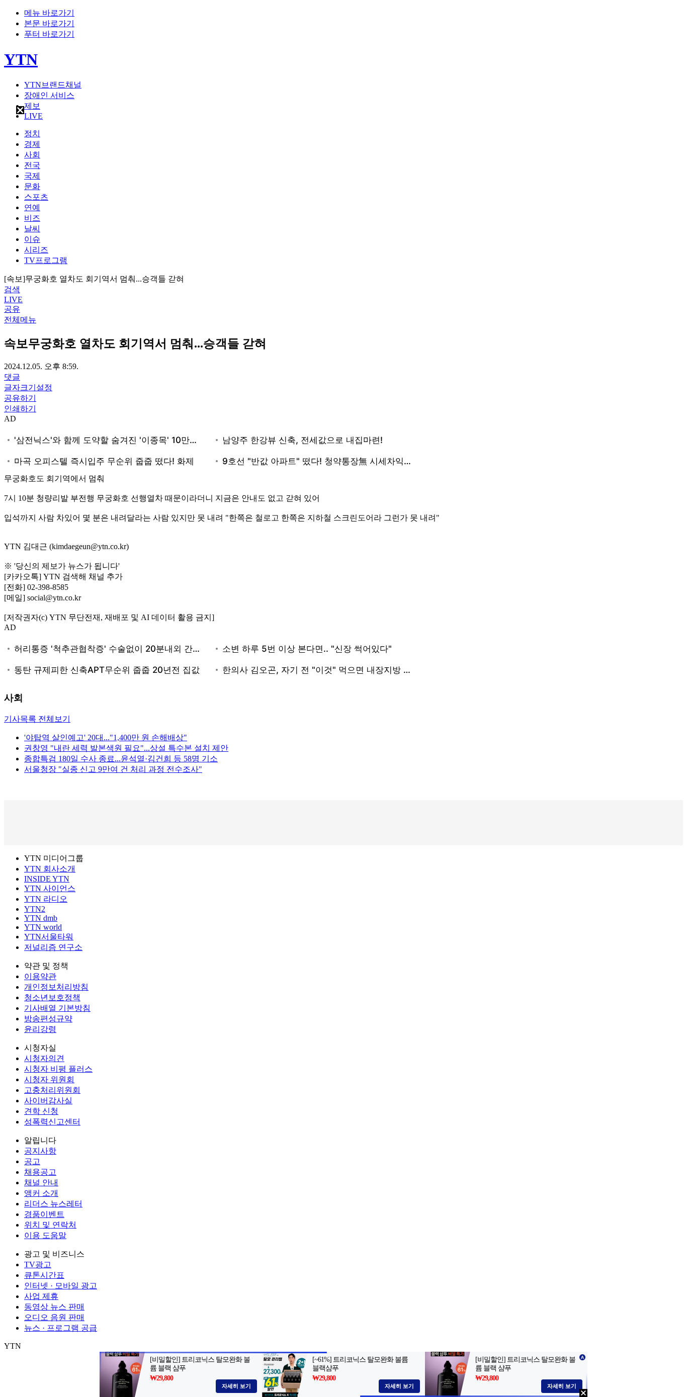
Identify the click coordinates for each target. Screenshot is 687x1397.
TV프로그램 (45, 260)
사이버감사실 (48, 1100)
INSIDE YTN (46, 879)
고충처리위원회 (52, 1090)
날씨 (32, 228)
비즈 (32, 218)
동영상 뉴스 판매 (54, 1306)
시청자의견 (44, 1058)
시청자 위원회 (49, 1079)
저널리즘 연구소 (53, 947)
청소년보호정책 (52, 997)
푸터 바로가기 (49, 34)
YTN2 (34, 909)
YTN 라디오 (45, 899)
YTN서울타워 (48, 936)
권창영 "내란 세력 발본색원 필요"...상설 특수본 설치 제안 (126, 748)
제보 (32, 106)
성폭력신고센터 (52, 1121)
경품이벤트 (44, 1214)
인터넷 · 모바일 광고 (60, 1285)
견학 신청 (41, 1111)
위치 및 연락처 (50, 1224)
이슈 (32, 239)
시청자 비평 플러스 (58, 1069)
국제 (32, 175)
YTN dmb (40, 918)
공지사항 (40, 1151)
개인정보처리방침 (56, 987)
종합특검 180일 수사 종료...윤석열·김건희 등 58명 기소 (121, 758)
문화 (32, 186)
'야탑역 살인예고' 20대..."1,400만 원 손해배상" (105, 737)
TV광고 (37, 1264)
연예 (32, 207)
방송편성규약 (48, 1018)
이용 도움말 (45, 1235)
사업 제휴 (41, 1296)
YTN (21, 59)
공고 (32, 1161)
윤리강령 (40, 1029)
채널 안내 (41, 1182)
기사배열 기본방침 (57, 1008)
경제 (32, 144)
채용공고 (40, 1172)
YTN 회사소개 (49, 868)
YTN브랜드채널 (52, 84)
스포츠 (36, 197)
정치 (32, 133)
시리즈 (36, 249)
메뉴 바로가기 (49, 13)
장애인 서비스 (49, 95)
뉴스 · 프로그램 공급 (60, 1328)
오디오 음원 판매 (54, 1317)
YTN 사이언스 (49, 888)
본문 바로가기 (49, 23)
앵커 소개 (41, 1193)
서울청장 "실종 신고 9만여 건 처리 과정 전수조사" (113, 769)
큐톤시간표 (44, 1275)
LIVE (33, 116)
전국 (32, 165)
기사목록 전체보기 (37, 719)
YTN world (43, 927)
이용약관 (40, 976)
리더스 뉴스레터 (53, 1203)
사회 (32, 154)
